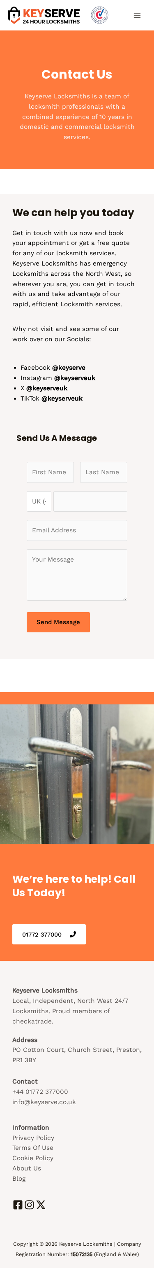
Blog (18, 1178)
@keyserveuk (62, 398)
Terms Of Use (32, 1147)
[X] (40, 1204)
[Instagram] (29, 1204)
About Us (26, 1168)
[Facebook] (17, 1204)
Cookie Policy (32, 1158)
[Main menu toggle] (137, 15)
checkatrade (32, 1021)
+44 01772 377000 (40, 1092)
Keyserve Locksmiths (45, 263)
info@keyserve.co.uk (44, 1102)
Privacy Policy (33, 1138)
